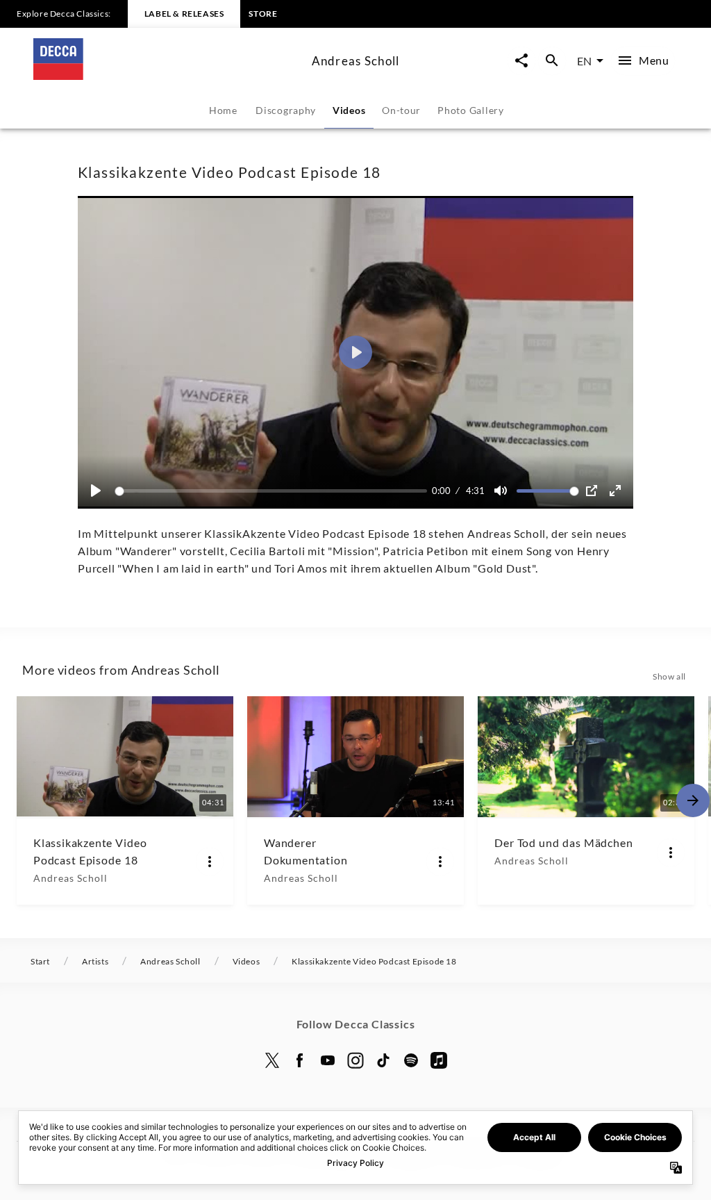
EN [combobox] (584, 60)
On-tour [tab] (401, 110)
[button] (355, 352)
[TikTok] (383, 1060)
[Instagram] (355, 1060)
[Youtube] (328, 1060)
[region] (355, 352)
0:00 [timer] (441, 490)
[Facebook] (300, 1060)
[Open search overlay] (552, 61)
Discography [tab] (286, 110)
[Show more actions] (210, 862)
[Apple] (439, 1060)
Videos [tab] (349, 110)
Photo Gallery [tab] (470, 110)
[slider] (273, 491)
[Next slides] (693, 800)
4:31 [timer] (475, 490)
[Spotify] (411, 1060)
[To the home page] (167, 75)
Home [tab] (223, 110)
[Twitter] (272, 1060)
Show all (669, 676)
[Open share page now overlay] (521, 61)
